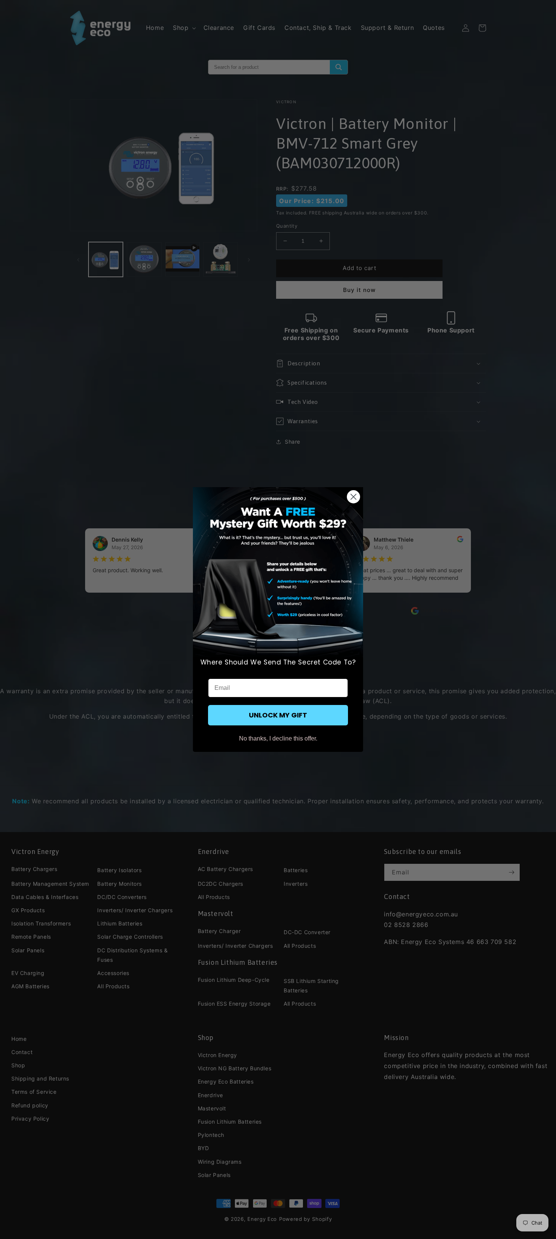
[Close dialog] (353, 496)
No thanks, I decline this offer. (278, 738)
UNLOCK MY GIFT (278, 715)
